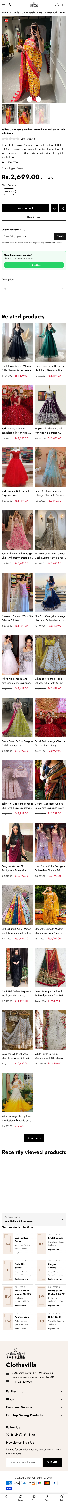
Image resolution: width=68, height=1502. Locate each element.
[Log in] (56, 4)
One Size (9, 191)
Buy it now (34, 217)
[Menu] (3, 4)
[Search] (11, 4)
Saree (20, 168)
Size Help (36, 265)
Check (60, 236)
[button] (64, 4)
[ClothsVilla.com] (34, 4)
